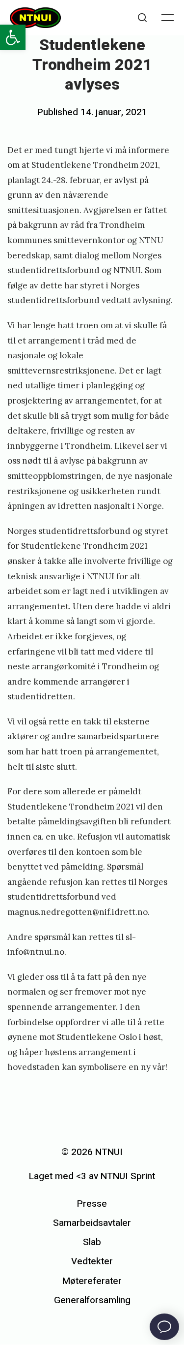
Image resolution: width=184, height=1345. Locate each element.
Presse (92, 1204)
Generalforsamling (92, 1300)
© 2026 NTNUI (92, 1152)
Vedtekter (92, 1261)
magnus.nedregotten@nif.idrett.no (77, 912)
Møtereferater (92, 1281)
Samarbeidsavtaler (92, 1223)
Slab (92, 1242)
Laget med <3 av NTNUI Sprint (92, 1176)
